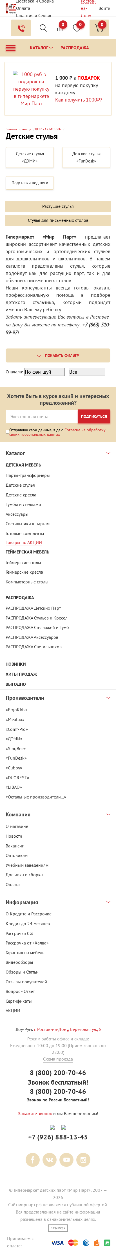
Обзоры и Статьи (22, 972)
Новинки (16, 664)
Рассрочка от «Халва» (27, 943)
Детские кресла (21, 495)
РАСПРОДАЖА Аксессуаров (32, 637)
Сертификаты (19, 1001)
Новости (14, 836)
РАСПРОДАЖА (20, 597)
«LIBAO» (14, 787)
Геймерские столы (23, 562)
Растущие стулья (58, 206)
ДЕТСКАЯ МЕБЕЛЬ (23, 465)
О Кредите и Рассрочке (29, 914)
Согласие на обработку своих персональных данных (57, 432)
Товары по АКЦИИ (24, 542)
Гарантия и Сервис (34, 15)
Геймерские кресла (24, 572)
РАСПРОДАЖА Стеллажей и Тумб (37, 627)
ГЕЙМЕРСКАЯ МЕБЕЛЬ (27, 552)
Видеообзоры (19, 962)
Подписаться (94, 416)
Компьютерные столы (27, 582)
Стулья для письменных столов (58, 220)
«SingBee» (16, 748)
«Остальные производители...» (36, 797)
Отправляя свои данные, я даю (57, 432)
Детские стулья (20, 485)
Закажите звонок (35, 1113)
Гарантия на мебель (25, 952)
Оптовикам (17, 855)
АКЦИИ (13, 1010)
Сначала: (14, 371)
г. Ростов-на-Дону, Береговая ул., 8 (68, 1029)
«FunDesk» (16, 758)
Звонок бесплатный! (58, 1082)
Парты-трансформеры (28, 475)
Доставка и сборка (24, 874)
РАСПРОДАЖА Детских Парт (33, 608)
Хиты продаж (21, 674)
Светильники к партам (28, 523)
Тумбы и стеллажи (23, 504)
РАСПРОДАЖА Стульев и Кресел (37, 618)
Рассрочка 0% (19, 933)
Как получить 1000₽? (78, 99)
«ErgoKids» (17, 709)
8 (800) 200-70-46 (58, 1072)
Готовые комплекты (25, 533)
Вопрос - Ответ (20, 991)
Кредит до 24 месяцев (28, 923)
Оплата (23, 8)
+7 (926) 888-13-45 (58, 1137)
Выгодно (16, 684)
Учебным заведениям (27, 865)
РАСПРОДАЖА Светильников (34, 646)
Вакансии (15, 846)
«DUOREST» (17, 777)
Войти (104, 8)
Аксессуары (17, 514)
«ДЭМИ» (14, 738)
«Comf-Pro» (17, 729)
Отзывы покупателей (26, 981)
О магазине (17, 826)
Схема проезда (58, 1059)
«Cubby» (14, 768)
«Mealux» (15, 719)
